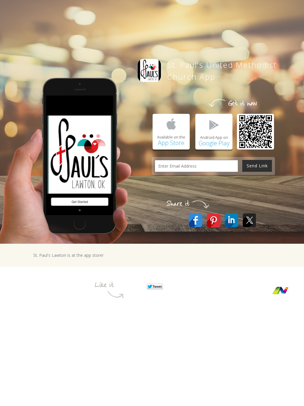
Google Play (214, 143)
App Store (171, 143)
